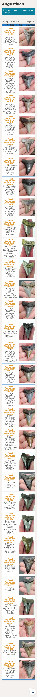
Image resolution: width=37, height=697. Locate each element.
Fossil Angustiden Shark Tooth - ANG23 (10, 497)
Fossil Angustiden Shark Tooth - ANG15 (10, 327)
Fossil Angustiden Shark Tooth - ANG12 (10, 263)
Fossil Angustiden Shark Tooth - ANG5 (10, 119)
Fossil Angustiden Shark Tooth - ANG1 (10, 31)
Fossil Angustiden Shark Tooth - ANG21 (10, 456)
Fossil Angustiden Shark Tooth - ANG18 (10, 389)
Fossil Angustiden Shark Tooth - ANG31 (10, 664)
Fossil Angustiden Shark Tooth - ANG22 (10, 478)
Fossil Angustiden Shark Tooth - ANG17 (10, 368)
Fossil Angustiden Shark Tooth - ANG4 (10, 98)
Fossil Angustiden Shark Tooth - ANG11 (10, 242)
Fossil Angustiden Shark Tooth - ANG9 (10, 202)
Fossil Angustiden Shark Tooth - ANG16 (10, 345)
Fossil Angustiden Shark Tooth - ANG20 (10, 432)
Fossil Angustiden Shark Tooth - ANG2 (10, 51)
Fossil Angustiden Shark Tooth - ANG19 (10, 411)
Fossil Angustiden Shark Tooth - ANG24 (10, 516)
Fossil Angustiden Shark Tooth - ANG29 (10, 620)
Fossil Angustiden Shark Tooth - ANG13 (10, 284)
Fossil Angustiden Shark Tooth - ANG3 (10, 74)
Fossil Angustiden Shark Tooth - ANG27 (10, 583)
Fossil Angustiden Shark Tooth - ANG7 (10, 161)
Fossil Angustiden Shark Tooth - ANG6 (10, 141)
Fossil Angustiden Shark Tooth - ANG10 (10, 223)
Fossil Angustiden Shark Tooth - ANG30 (10, 646)
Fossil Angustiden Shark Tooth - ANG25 (10, 539)
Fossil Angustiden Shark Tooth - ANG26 (10, 561)
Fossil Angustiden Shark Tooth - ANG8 (10, 181)
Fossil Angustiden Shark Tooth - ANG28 (10, 600)
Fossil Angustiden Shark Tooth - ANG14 (10, 304)
